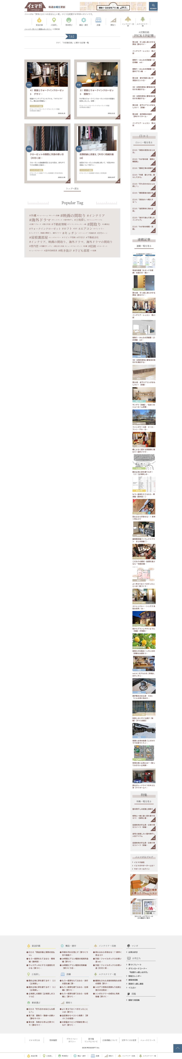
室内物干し (68, 219)
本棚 (85, 246)
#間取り (38, 111)
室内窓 (34, 246)
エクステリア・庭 (139, 289)
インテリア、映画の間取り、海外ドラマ (45, 233)
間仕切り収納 (59, 246)
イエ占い (132, 987)
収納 (93, 246)
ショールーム (43, 215)
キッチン (71, 233)
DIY (75, 228)
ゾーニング (84, 233)
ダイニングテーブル (95, 220)
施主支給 (46, 224)
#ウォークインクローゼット (38, 109)
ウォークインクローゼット (46, 228)
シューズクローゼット (74, 246)
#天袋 (56, 173)
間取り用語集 (134, 1000)
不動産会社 (93, 237)
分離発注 (106, 224)
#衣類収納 (33, 111)
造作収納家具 (51, 250)
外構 (33, 215)
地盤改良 (93, 233)
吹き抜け (66, 250)
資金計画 (139, 490)
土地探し (81, 220)
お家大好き (133, 952)
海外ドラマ (41, 220)
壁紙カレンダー (134, 976)
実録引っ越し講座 (135, 983)
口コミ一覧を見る (144, 142)
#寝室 (57, 109)
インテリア (97, 215)
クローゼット (103, 246)
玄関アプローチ (35, 224)
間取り (95, 224)
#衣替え (60, 173)
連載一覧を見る (144, 246)
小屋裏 (93, 250)
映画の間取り (74, 215)
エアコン (86, 228)
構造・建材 (139, 401)
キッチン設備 (54, 215)
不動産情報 (59, 224)
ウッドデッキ (57, 220)
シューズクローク (36, 250)
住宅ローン (103, 233)
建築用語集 (133, 980)
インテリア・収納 (36, 106)
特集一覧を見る (144, 801)
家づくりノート (134, 964)
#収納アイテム (43, 173)
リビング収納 (69, 237)
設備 (139, 356)
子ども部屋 (82, 250)
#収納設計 (51, 173)
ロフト (68, 228)
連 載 (29, 85)
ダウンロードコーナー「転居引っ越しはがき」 (138, 970)
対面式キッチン (46, 246)
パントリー (99, 228)
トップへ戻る (72, 189)
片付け (81, 237)
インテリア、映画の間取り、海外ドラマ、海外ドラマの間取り (72, 242)
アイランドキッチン (75, 224)
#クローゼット (51, 109)
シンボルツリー (55, 237)
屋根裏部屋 (39, 237)
